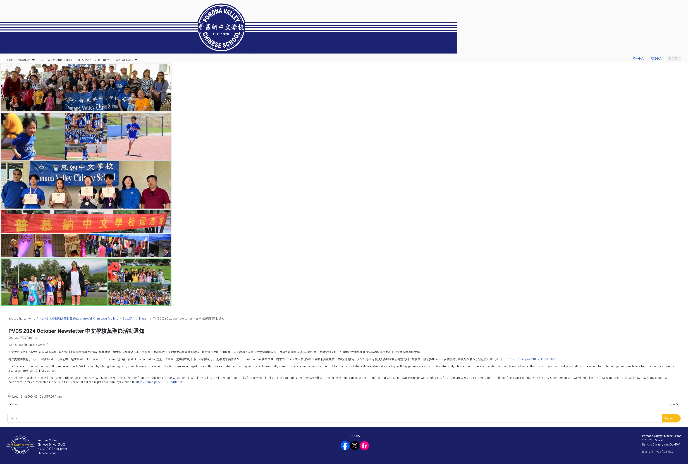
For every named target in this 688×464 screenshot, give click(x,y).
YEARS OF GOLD (123, 60)
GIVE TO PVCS (83, 60)
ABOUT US (24, 60)
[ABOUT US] (32, 60)
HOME (11, 60)
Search (673, 418)
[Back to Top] (681, 457)
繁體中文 (656, 58)
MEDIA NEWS (102, 60)
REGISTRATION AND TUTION (55, 60)
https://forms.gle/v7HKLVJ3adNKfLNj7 (531, 359)
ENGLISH (673, 58)
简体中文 (638, 58)
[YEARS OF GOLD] (135, 60)
